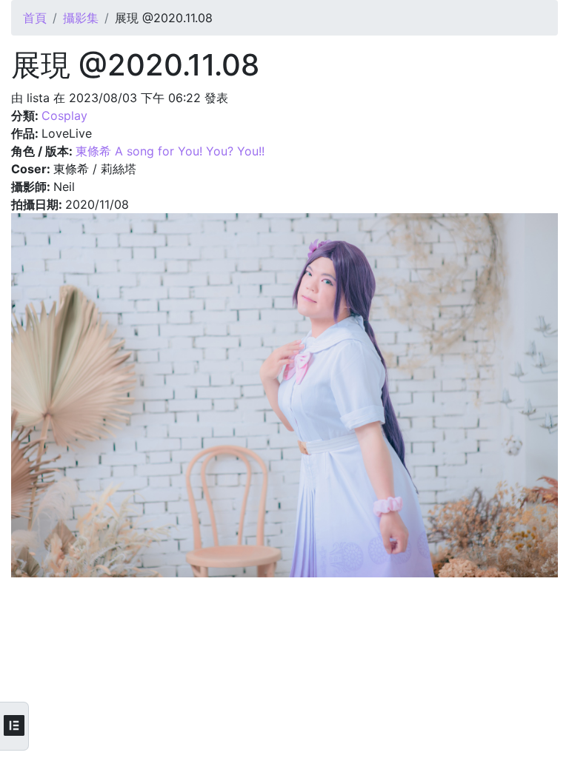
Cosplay (64, 115)
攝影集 (81, 17)
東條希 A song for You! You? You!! (170, 151)
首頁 (35, 17)
